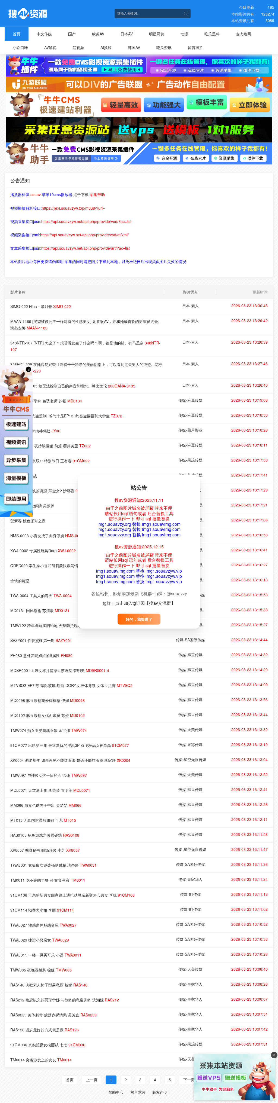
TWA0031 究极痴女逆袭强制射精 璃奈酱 (53, 865)
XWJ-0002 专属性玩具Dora (43, 550)
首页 (16, 33)
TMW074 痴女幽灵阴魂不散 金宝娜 (48, 730)
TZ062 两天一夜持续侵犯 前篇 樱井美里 (50, 445)
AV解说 (50, 47)
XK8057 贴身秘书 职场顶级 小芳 (45, 850)
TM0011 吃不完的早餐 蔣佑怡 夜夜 (47, 880)
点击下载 (81, 194)
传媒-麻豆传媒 (190, 400)
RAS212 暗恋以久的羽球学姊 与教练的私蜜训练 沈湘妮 (64, 1000)
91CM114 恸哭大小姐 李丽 (42, 910)
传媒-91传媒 (190, 894)
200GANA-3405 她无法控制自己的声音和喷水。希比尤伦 (72, 386)
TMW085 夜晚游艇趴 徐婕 (41, 970)
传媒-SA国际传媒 (190, 639)
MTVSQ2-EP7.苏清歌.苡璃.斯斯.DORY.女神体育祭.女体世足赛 (71, 685)
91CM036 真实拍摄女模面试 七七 (47, 1044)
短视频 (78, 47)
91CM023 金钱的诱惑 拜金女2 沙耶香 (51, 490)
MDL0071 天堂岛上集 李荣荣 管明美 (50, 790)
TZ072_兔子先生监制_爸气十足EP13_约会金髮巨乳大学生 (67, 415)
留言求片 (195, 47)
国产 (72, 33)
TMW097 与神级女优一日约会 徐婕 (48, 775)
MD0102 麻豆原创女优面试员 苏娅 (47, 715)
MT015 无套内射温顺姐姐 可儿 (43, 820)
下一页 (189, 1079)
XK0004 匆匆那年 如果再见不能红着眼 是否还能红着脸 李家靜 (70, 760)
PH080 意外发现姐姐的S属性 (41, 655)
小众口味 (20, 47)
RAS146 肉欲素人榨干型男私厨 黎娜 (48, 985)
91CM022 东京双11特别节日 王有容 (50, 460)
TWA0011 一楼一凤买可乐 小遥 (45, 955)
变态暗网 (243, 33)
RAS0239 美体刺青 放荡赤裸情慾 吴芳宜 (53, 1015)
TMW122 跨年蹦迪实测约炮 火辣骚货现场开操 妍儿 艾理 (66, 625)
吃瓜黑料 (212, 33)
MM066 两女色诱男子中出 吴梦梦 (45, 805)
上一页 (91, 1079)
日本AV (127, 33)
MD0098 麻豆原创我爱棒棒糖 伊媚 (47, 700)
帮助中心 (116, 1092)
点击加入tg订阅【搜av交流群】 (145, 603)
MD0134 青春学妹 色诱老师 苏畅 (46, 401)
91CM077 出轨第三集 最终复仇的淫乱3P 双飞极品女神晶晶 (69, 745)
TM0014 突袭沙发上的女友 (41, 1059)
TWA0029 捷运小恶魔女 (39, 940)
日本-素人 (190, 305)
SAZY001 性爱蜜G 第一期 (41, 640)
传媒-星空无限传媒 (190, 759)
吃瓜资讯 (164, 47)
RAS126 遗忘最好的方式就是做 (44, 1029)
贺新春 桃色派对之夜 (28, 520)
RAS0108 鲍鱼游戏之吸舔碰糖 (44, 835)
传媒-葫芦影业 (190, 430)
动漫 (184, 33)
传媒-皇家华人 (190, 879)
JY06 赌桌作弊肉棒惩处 (35, 430)
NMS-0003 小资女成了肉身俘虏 (47, 535)
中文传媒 (44, 33)
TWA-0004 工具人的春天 (41, 595)
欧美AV (98, 33)
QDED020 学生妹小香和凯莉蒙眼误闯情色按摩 (59, 565)
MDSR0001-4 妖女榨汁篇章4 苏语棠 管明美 (59, 670)
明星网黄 (156, 33)
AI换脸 (106, 47)
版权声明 (160, 1092)
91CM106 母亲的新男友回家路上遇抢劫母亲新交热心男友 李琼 (72, 895)
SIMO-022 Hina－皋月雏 (40, 306)
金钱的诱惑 (19, 580)
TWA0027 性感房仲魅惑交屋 (43, 925)
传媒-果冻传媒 (190, 460)
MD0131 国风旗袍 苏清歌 (40, 610)
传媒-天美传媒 (190, 729)
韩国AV (134, 47)
